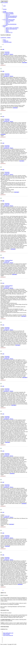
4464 (3, 143)
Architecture (5, 40)
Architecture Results (7, 42)
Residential (7, 51)
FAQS (7, 30)
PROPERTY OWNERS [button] (8, 12)
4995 (3, 554)
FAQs (7, 18)
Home (4, 39)
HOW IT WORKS (10, 13)
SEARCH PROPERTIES (11, 17)
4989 (3, 200)
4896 (3, 49)
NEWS (7, 31)
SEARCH (5, 25)
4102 (3, 324)
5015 (3, 283)
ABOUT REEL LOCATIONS (12, 27)
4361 (3, 413)
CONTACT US (9, 32)
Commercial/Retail (9, 260)
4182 (3, 353)
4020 (3, 257)
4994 (3, 71)
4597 (3, 386)
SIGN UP (8, 14)
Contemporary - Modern (8, 54)
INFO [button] (4, 26)
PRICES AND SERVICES (11, 16)
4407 (3, 482)
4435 (3, 512)
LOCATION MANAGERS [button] (9, 19)
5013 (3, 116)
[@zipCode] (7, 53)
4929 (3, 169)
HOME (4, 11)
